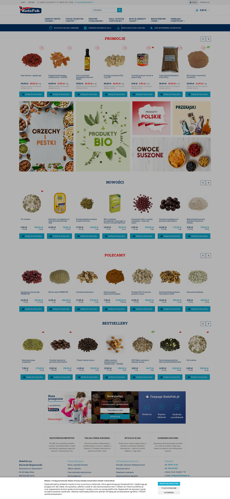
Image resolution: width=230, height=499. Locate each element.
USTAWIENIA (169, 492)
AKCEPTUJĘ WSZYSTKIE (168, 484)
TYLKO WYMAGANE (168, 488)
